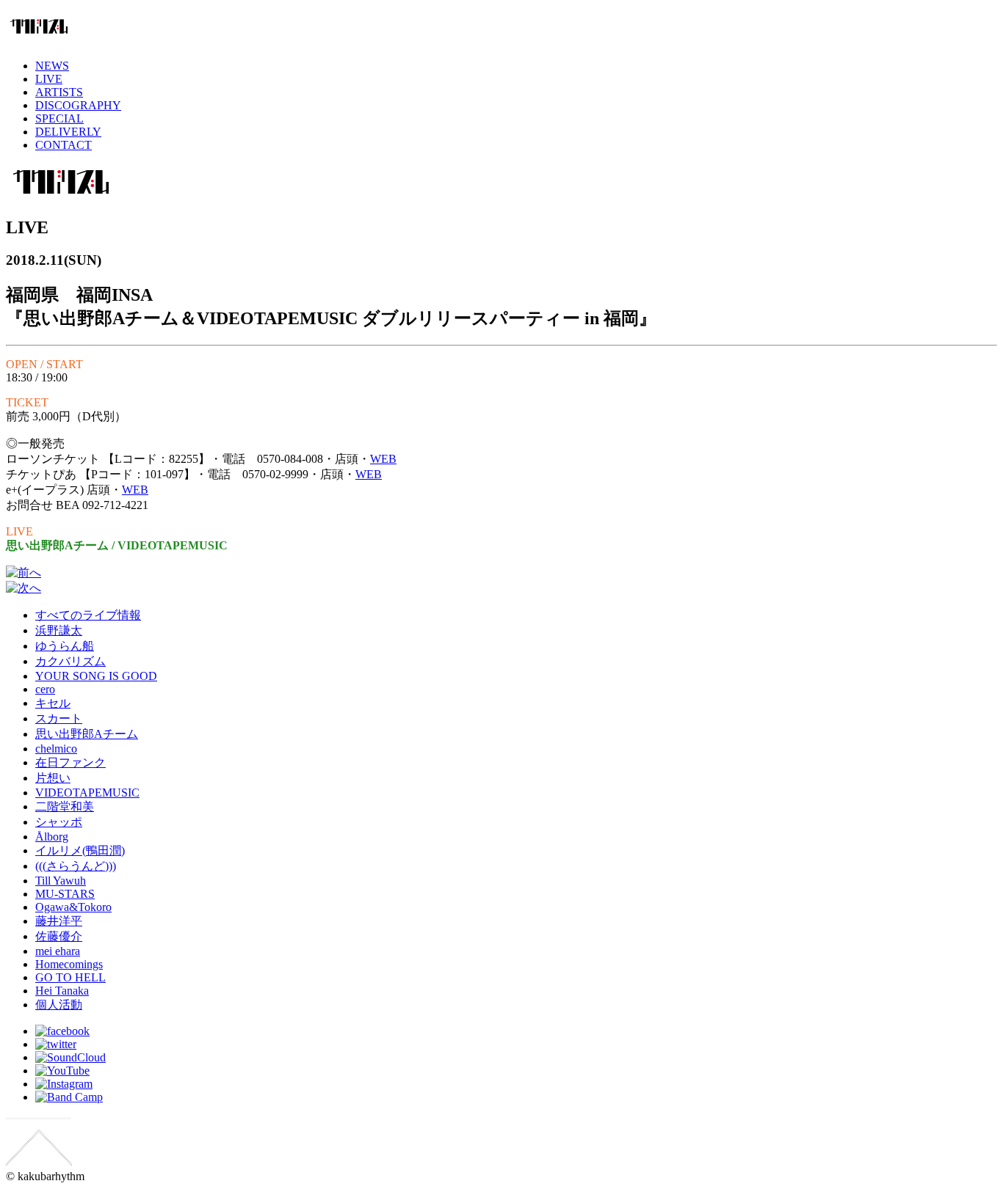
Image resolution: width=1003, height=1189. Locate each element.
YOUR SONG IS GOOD (96, 676)
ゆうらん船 (64, 646)
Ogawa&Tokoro (73, 907)
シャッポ (58, 822)
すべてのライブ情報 (88, 615)
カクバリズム (70, 661)
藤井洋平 (58, 921)
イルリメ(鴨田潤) (80, 850)
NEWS (52, 65)
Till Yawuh (60, 880)
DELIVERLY (68, 131)
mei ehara (57, 951)
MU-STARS (65, 894)
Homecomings (69, 964)
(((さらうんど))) (75, 866)
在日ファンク (70, 762)
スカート (58, 718)
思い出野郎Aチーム (86, 734)
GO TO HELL (70, 977)
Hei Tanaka (62, 990)
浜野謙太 (58, 630)
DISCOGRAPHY (78, 105)
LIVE (48, 79)
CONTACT (63, 145)
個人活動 (58, 1004)
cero (45, 689)
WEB (383, 459)
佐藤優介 (58, 936)
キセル (52, 703)
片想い (52, 778)
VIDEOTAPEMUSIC (87, 792)
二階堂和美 (64, 806)
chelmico (56, 748)
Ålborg (51, 836)
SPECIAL (59, 118)
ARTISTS (59, 92)
